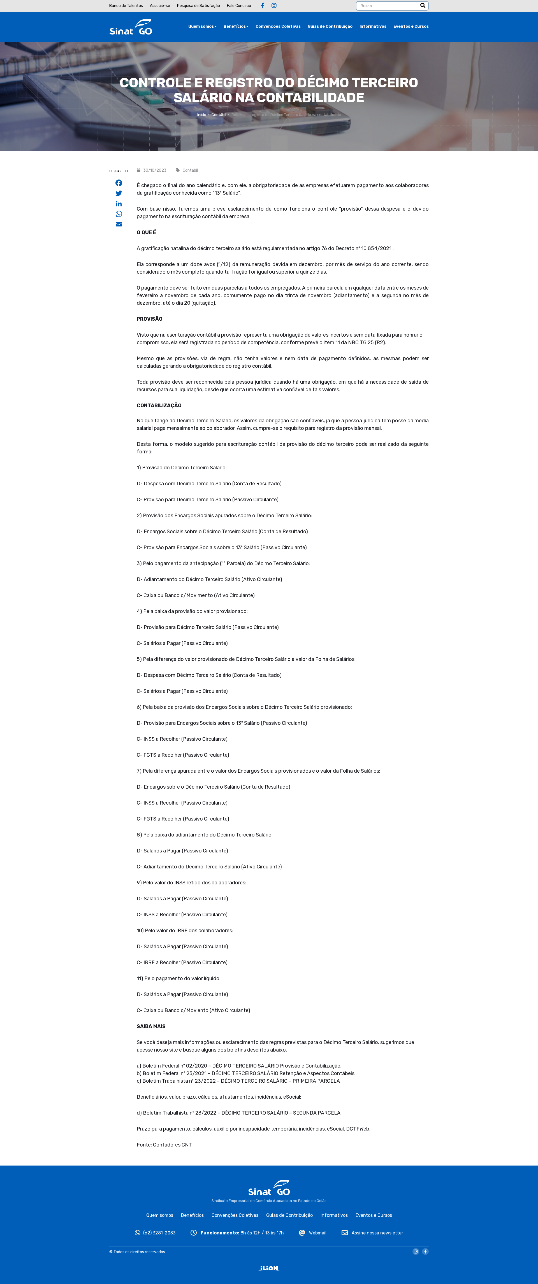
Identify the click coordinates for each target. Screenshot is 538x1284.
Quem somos (201, 26)
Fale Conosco (239, 5)
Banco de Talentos (126, 5)
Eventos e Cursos (411, 26)
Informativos (373, 26)
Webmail (317, 1233)
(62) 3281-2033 (159, 1233)
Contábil (219, 115)
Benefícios (235, 26)
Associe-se (160, 5)
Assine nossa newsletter (377, 1233)
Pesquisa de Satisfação (198, 5)
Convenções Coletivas (278, 26)
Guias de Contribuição (330, 26)
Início (201, 115)
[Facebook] (263, 5)
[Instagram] (274, 5)
